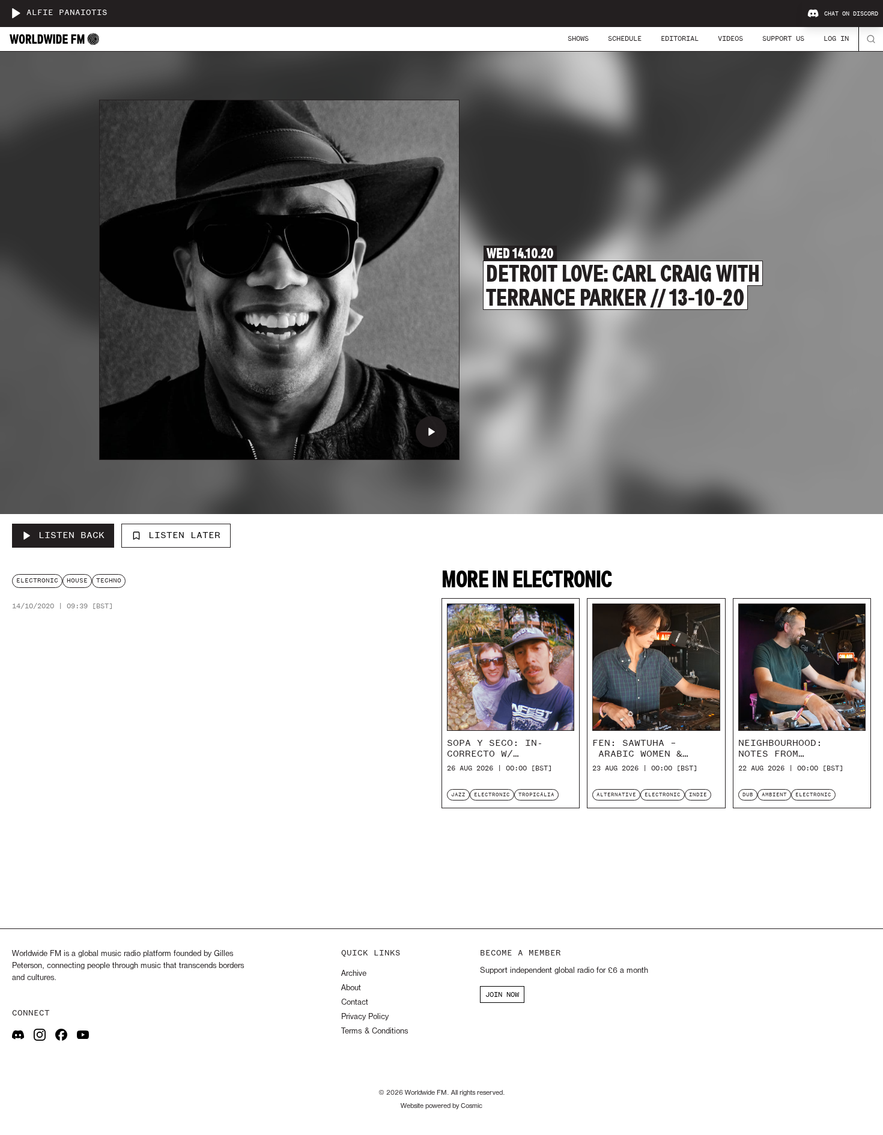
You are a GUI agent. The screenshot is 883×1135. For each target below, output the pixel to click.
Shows (578, 38)
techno (108, 580)
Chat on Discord (851, 13)
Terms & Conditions (374, 1031)
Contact (354, 1002)
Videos (730, 38)
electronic (37, 580)
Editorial (680, 38)
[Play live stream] (16, 13)
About (351, 988)
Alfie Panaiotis (67, 12)
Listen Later (184, 535)
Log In (836, 38)
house (77, 580)
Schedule (625, 38)
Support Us (783, 38)
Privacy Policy (365, 1017)
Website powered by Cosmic (441, 1106)
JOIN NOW (502, 994)
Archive (353, 973)
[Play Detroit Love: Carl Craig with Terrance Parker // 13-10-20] (431, 431)
